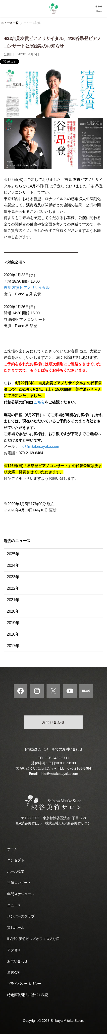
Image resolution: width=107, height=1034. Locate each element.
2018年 (13, 634)
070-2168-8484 (79, 768)
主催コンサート (19, 883)
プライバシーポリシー (24, 984)
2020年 (13, 611)
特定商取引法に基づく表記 (27, 995)
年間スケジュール (20, 894)
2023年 (13, 577)
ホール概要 (15, 871)
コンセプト (15, 860)
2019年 (13, 623)
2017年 (13, 646)
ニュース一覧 (9, 23)
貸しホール (15, 927)
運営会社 (14, 972)
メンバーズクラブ (20, 916)
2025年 (13, 554)
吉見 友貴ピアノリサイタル (27, 287)
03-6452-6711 (58, 758)
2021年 (13, 600)
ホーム (12, 849)
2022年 (13, 588)
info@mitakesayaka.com (39, 446)
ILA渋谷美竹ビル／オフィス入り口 (33, 939)
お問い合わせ (53, 722)
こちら (39, 402)
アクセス (14, 950)
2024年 (13, 565)
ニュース (14, 905)
